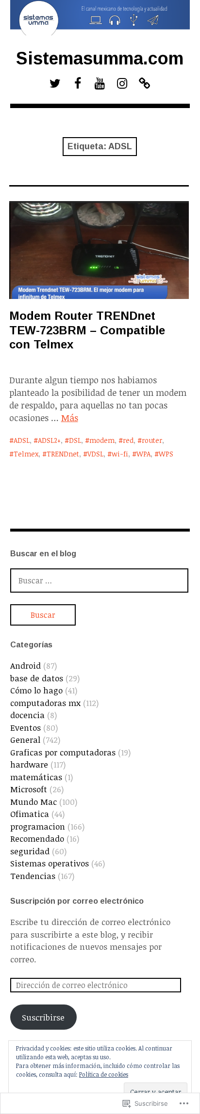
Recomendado (37, 838)
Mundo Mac (33, 801)
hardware (29, 764)
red (128, 440)
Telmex (26, 453)
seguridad (30, 851)
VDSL (95, 453)
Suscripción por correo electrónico (77, 901)
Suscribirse (43, 1017)
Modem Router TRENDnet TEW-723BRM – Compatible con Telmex (87, 329)
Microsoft (28, 789)
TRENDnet (63, 453)
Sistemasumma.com (99, 58)
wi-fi (120, 453)
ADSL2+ (49, 440)
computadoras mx (45, 702)
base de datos (36, 678)
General (25, 739)
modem (102, 440)
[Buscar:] (99, 580)
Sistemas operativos (49, 863)
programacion (37, 826)
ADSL (22, 440)
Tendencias (32, 875)
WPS (166, 453)
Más (69, 418)
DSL (75, 440)
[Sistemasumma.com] (100, 17)
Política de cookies (103, 1074)
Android (25, 665)
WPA (143, 453)
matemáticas (36, 777)
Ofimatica (29, 813)
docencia (27, 715)
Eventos (25, 727)
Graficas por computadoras (63, 752)
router (152, 440)
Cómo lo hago (36, 690)
